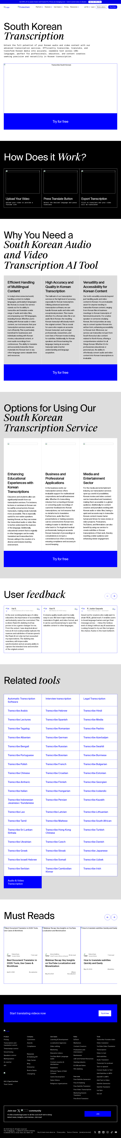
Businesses (78, 1055)
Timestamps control (11, 1048)
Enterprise (31, 1067)
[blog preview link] (23, 955)
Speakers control (10, 1055)
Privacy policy (61, 1132)
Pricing (66, 7)
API (5, 1065)
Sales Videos (55, 1080)
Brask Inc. (12, 1131)
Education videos (56, 1053)
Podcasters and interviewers (79, 1051)
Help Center (31, 1060)
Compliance (31, 1046)
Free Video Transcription (82, 1089)
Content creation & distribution (57, 1063)
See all (99, 1093)
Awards (30, 1043)
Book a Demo (32, 1070)
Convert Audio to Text (104, 1070)
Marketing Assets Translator (80, 1094)
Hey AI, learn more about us (46, 1132)
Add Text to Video (103, 1080)
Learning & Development (59, 1039)
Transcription (101, 1050)
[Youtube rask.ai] (116, 1132)
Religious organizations (58, 1083)
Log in (93, 7)
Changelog (31, 1074)
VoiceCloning (8, 1052)
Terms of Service (72, 1132)
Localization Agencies (58, 1043)
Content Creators (80, 1046)
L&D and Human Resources (83, 1059)
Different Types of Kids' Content (58, 1072)
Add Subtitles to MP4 (104, 1073)
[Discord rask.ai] (103, 1132)
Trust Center (8, 1084)
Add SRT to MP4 (103, 1077)
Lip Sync (100, 1090)
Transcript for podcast (105, 1063)
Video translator (103, 1043)
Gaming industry (79, 1062)
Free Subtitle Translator (82, 1086)
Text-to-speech (102, 1066)
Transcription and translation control (10, 1044)
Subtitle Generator (103, 1083)
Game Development (57, 1077)
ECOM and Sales (80, 1065)
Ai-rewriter (8, 1062)
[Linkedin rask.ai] (99, 1132)
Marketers (77, 1043)
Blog (28, 1063)
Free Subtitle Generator (82, 1079)
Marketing (54, 1050)
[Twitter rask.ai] (95, 1132)
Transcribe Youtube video (106, 1039)
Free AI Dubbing (79, 1083)
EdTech (76, 1039)
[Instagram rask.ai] (107, 1132)
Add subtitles (101, 1056)
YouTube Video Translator (106, 1046)
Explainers (54, 1068)
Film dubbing (78, 1069)
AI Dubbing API (32, 1057)
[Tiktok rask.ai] (111, 1132)
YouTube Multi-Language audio (59, 1058)
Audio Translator (103, 1060)
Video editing (55, 1046)
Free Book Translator (81, 1098)
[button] (39, 7)
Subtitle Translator (103, 1087)
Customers (31, 1039)
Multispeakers (9, 1059)
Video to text (101, 1053)
